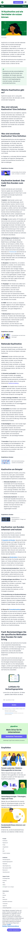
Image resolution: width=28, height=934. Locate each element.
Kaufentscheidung (13, 383)
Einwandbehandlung (15, 609)
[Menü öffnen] (26, 2)
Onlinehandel (12, 251)
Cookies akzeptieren (14, 930)
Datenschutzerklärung (9, 713)
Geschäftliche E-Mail (10, 699)
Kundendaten (13, 557)
